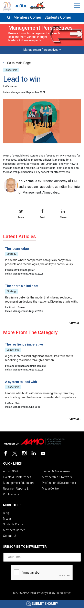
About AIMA (10, 471)
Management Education (18, 482)
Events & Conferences (17, 477)
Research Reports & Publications (16, 491)
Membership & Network (57, 477)
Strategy (11, 253)
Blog (6, 513)
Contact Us (10, 535)
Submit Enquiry (44, 604)
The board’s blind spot (21, 286)
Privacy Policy (46, 592)
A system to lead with (21, 382)
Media (7, 518)
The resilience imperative (24, 344)
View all (75, 323)
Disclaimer (64, 592)
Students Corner (57, 17)
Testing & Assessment (56, 471)
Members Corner (27, 17)
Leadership (11, 70)
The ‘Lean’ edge (17, 249)
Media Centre (50, 488)
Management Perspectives (41, 49)
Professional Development (59, 482)
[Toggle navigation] (77, 6)
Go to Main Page (19, 63)
